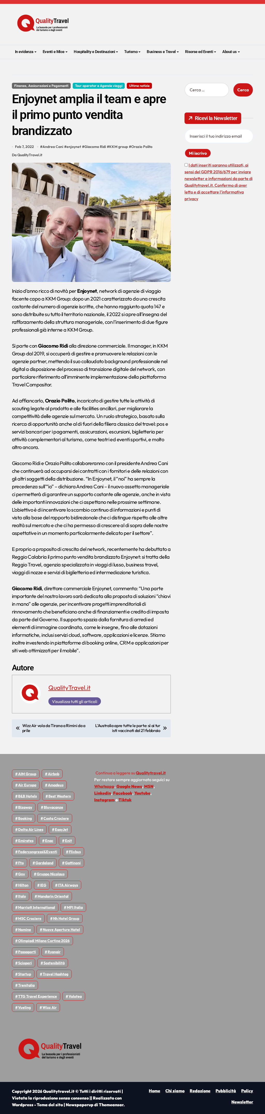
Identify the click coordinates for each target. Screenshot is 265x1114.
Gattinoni (73, 863)
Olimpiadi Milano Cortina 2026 (44, 940)
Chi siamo (175, 1090)
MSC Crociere (29, 918)
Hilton (23, 885)
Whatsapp (104, 786)
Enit (68, 840)
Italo (22, 896)
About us (229, 51)
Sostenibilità (54, 963)
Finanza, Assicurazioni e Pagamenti (41, 86)
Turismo (130, 51)
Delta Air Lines (30, 829)
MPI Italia (75, 907)
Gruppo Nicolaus (50, 874)
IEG (43, 885)
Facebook (122, 793)
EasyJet (61, 829)
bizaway (25, 807)
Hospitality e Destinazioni (94, 51)
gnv (21, 874)
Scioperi (25, 963)
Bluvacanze (53, 807)
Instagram (104, 799)
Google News (129, 786)
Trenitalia (26, 985)
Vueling (24, 1007)
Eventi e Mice (53, 51)
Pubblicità (226, 1090)
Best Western (59, 796)
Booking (25, 818)
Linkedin (102, 793)
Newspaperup (79, 1104)
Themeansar (111, 1104)
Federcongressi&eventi (37, 851)
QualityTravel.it (69, 687)
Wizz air (49, 1007)
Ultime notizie (139, 86)
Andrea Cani (52, 146)
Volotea (75, 996)
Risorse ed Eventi (199, 51)
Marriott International (36, 907)
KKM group (118, 146)
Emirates (25, 840)
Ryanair (54, 951)
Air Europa (27, 785)
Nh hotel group (66, 918)
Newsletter (242, 1101)
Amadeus (55, 785)
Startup (24, 974)
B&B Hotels (27, 796)
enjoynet (74, 146)
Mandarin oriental (53, 896)
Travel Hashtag (55, 974)
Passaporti (27, 951)
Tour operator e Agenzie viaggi (98, 86)
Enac (49, 840)
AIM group (27, 774)
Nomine (24, 929)
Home (154, 1090)
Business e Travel (161, 51)
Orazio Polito (141, 146)
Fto (21, 863)
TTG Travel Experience (37, 996)
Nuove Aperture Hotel (61, 929)
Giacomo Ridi (95, 146)
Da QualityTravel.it (27, 155)
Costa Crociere (56, 818)
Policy (247, 1090)
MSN (148, 786)
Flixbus (75, 851)
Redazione (200, 1090)
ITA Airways (68, 885)
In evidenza (24, 51)
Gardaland (44, 863)
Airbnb (53, 774)
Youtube (142, 793)
